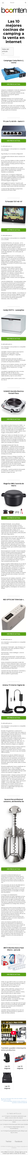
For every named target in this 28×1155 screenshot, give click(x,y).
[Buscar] (25, 2)
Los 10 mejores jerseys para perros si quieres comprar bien (15, 1102)
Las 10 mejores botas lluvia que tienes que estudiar (14, 1124)
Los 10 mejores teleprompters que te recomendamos (14, 1127)
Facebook (18, 1141)
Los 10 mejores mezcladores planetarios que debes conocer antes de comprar (14, 1116)
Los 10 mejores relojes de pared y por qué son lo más (13, 1099)
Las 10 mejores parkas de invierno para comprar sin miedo (14, 1121)
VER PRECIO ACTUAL (13, 84)
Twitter (9, 1141)
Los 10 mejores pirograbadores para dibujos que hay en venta (14, 1131)
